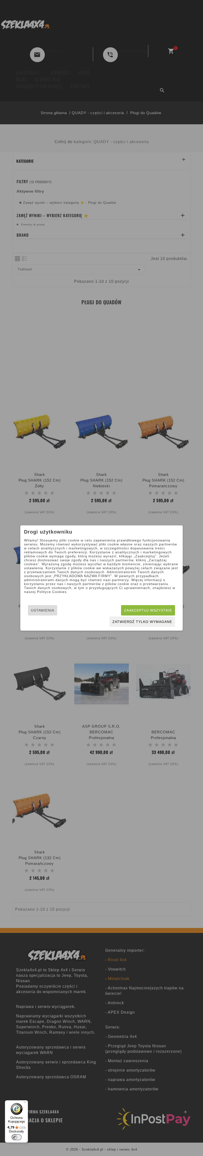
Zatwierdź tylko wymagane (142, 622)
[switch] (17, 1137)
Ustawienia (42, 610)
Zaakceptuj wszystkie (148, 610)
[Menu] (25, 1103)
